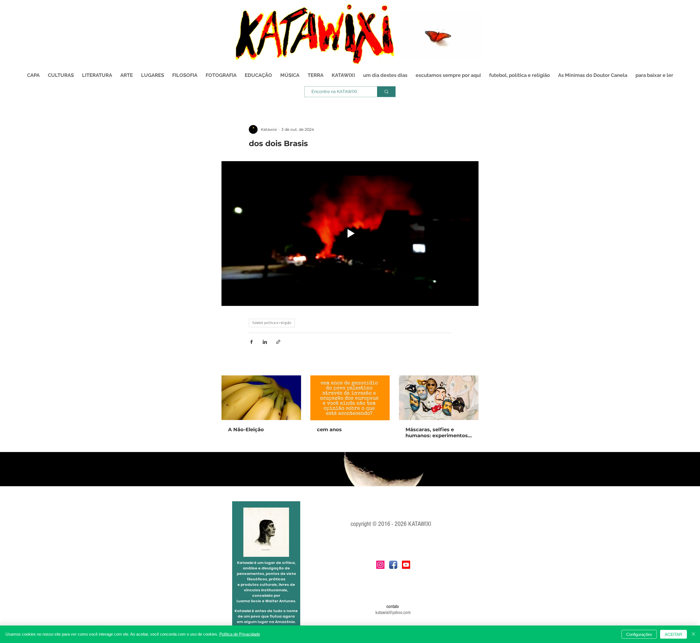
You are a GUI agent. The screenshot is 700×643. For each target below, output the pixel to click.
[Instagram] (380, 565)
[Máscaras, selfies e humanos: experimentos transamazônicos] (439, 397)
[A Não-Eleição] (261, 397)
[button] (475, 52)
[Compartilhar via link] (278, 341)
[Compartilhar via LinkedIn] (264, 341)
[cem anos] (350, 397)
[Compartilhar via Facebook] (251, 341)
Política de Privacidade (239, 634)
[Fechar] (693, 634)
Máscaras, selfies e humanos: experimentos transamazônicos (437, 433)
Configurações (639, 634)
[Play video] (350, 233)
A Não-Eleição (246, 430)
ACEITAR (673, 634)
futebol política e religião (271, 323)
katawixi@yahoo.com (393, 612)
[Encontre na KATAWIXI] (386, 91)
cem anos (329, 430)
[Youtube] (406, 565)
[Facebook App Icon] (393, 565)
